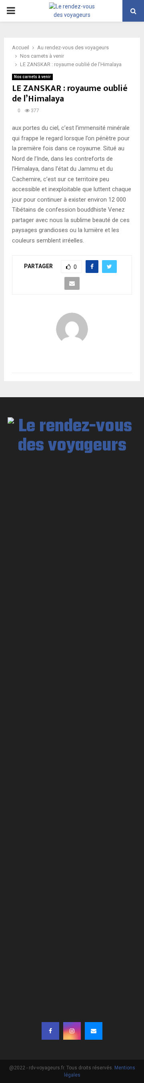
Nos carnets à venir (32, 77)
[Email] (93, 1031)
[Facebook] (50, 1031)
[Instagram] (72, 1031)
